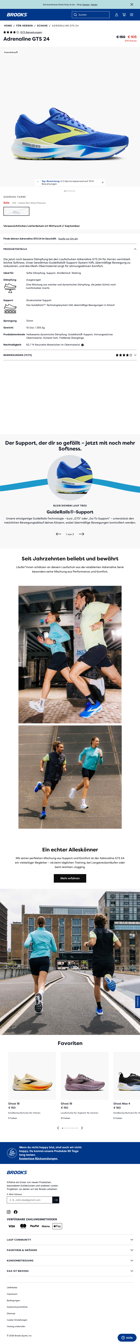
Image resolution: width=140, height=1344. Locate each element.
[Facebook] (15, 1212)
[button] (70, 117)
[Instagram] (8, 1212)
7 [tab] (72, 1128)
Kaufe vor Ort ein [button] (68, 238)
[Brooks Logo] (70, 1173)
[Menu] (131, 14)
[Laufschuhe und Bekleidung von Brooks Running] (17, 14)
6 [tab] (70, 1128)
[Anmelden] (116, 14)
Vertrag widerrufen (16, 1326)
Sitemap (11, 1313)
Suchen (83, 14)
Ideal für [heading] (8, 273)
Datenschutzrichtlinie (17, 1307)
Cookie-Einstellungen (17, 1320)
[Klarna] (46, 1226)
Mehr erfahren (70, 878)
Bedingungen (13, 1300)
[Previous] (58, 534)
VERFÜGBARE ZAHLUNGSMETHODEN (32, 1219)
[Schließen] (131, 4)
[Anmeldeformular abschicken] (55, 1200)
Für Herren (24, 25)
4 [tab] (67, 1128)
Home (8, 25)
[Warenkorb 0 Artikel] (124, 14)
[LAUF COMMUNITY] (70, 1240)
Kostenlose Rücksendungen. (38, 1158)
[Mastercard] (23, 1226)
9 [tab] (75, 1128)
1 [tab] (62, 1128)
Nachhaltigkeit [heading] (12, 344)
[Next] (81, 534)
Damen (86, 4)
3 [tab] (65, 1128)
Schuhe (42, 25)
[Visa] (12, 1226)
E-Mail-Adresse (14, 1194)
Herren (94, 4)
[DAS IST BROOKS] (70, 1271)
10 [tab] (77, 1128)
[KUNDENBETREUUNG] (70, 1260)
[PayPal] (34, 1226)
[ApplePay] (57, 1226)
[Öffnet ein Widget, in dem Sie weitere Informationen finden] (127, 1338)
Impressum (12, 1294)
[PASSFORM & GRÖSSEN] (70, 1250)
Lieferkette (12, 1287)
